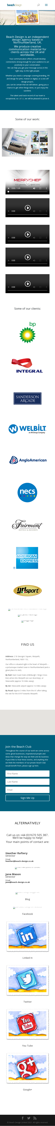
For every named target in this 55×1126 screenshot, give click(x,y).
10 (29, 153)
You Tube (27, 1045)
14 (38, 153)
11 (31, 153)
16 (42, 153)
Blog (27, 899)
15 (40, 153)
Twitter (27, 1001)
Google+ (27, 1089)
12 (34, 153)
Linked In (27, 957)
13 (36, 153)
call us (21, 98)
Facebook (27, 913)
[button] (31, 713)
